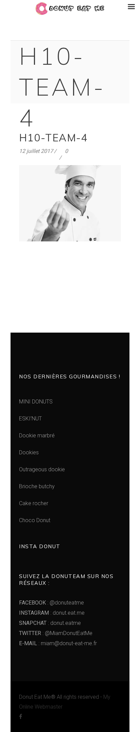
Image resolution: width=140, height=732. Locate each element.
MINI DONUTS (36, 401)
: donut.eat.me (52, 613)
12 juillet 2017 (36, 151)
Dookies (29, 452)
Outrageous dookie (42, 469)
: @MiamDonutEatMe (55, 633)
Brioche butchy (37, 486)
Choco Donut (34, 520)
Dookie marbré (37, 435)
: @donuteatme (51, 602)
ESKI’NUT (30, 418)
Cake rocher (33, 503)
